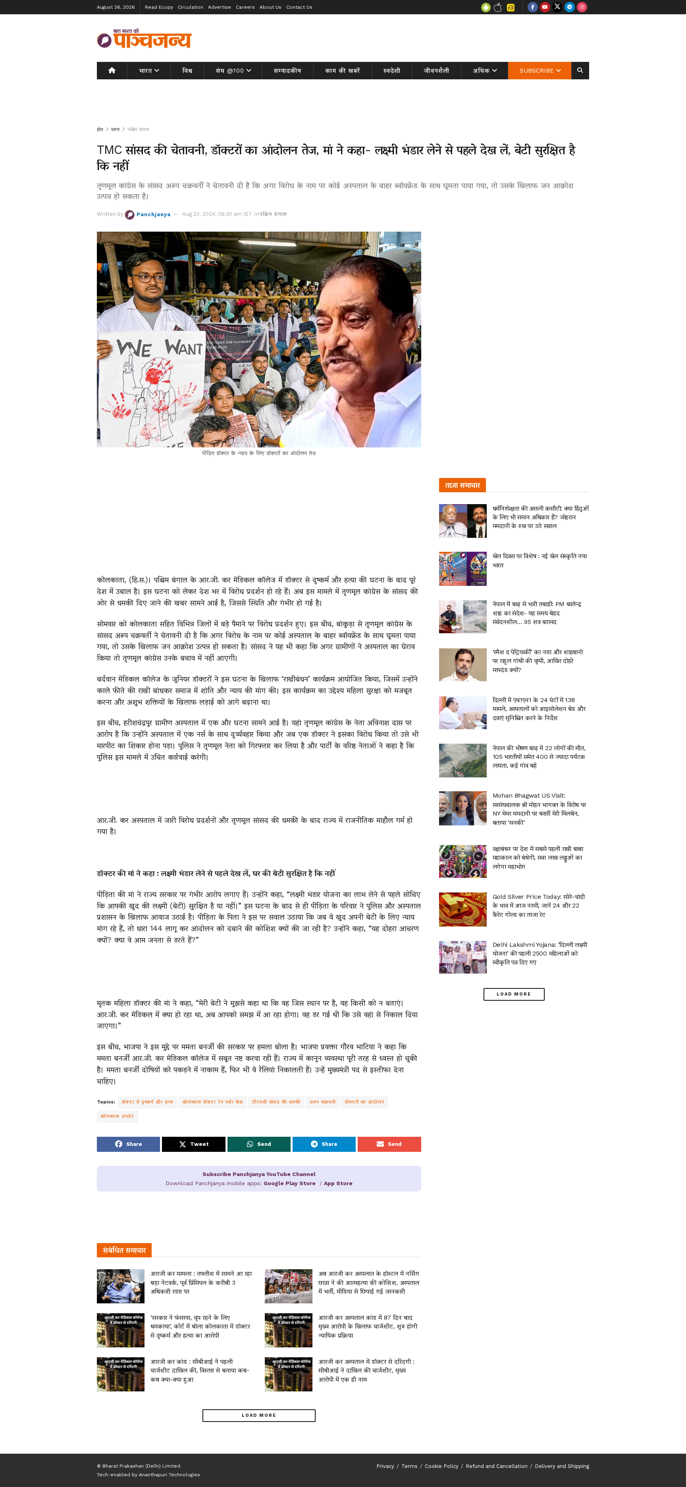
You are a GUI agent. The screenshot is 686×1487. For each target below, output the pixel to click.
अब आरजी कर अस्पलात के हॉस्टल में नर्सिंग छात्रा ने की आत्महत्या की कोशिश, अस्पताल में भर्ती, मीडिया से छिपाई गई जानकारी (368, 1282)
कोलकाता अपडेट (117, 1116)
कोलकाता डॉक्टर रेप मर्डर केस (213, 1102)
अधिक (481, 70)
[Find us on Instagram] (582, 7)
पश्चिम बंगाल (138, 129)
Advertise (219, 7)
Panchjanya (154, 214)
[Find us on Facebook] (533, 7)
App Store (338, 1183)
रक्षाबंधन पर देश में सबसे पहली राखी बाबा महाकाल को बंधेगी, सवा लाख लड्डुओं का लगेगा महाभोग (538, 857)
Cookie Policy (442, 1466)
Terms (409, 1466)
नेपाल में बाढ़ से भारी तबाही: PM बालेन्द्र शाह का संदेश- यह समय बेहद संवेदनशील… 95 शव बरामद (537, 612)
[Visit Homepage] (144, 38)
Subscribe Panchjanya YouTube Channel (259, 1174)
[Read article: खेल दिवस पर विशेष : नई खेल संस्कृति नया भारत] (463, 569)
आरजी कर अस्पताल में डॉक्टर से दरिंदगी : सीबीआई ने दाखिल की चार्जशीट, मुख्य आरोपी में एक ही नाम (366, 1370)
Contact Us (299, 7)
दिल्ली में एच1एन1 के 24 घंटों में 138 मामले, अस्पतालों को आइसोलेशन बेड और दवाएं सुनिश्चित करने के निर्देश (539, 708)
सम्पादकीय (287, 70)
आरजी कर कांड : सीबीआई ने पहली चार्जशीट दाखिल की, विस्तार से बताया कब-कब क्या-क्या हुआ (199, 1370)
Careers (245, 7)
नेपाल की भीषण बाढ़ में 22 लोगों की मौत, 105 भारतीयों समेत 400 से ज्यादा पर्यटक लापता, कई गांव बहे (539, 756)
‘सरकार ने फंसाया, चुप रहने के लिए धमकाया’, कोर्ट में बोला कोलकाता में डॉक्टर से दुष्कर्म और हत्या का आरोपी (200, 1326)
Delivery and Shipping (562, 1466)
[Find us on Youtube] (545, 7)
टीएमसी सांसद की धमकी (276, 1102)
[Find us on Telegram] (570, 7)
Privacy (385, 1466)
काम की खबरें (342, 70)
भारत (145, 70)
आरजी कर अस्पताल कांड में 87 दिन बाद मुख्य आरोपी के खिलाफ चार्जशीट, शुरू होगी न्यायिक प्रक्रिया (367, 1326)
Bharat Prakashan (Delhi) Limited (141, 1466)
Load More (259, 1415)
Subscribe (537, 70)
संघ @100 (230, 70)
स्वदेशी (392, 70)
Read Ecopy (159, 7)
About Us (270, 7)
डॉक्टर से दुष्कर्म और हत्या (147, 1102)
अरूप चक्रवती (323, 1102)
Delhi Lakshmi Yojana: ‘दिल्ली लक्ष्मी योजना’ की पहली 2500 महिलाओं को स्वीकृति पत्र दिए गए (540, 953)
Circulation (190, 7)
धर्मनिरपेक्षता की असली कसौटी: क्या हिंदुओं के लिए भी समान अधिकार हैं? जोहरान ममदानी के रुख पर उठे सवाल (541, 517)
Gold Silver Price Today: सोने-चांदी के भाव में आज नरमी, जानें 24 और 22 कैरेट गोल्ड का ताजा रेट (539, 905)
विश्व (187, 70)
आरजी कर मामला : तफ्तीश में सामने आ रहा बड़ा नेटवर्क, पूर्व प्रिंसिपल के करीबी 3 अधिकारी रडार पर (201, 1282)
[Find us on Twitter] (557, 7)
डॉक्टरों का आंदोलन (364, 1102)
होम (100, 129)
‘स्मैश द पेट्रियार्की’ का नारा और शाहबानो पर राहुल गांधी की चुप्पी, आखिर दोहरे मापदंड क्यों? (538, 660)
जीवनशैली (436, 70)
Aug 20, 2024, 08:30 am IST (217, 214)
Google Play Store (290, 1183)
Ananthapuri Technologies (169, 1474)
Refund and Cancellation (497, 1466)
